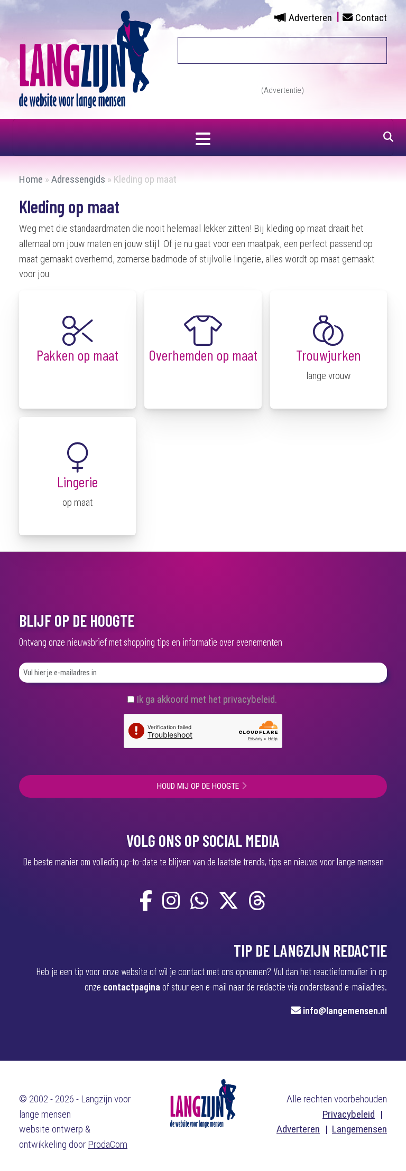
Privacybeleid (348, 1114)
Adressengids (78, 179)
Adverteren (310, 18)
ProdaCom (107, 1144)
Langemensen (359, 1129)
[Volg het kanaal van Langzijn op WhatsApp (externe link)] (199, 901)
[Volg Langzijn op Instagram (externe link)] (171, 901)
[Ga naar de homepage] (85, 59)
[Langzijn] (203, 1103)
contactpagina (131, 986)
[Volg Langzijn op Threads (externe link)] (257, 901)
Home (31, 179)
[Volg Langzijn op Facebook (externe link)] (146, 901)
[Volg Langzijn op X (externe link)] (228, 901)
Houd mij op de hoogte (198, 786)
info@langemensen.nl (345, 1010)
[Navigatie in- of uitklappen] (203, 137)
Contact (371, 18)
